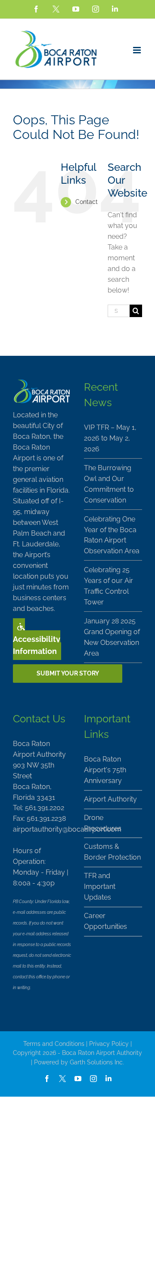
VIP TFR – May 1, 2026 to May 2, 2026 (110, 438)
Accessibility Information (36, 645)
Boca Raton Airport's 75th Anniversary (105, 770)
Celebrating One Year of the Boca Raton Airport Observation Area (112, 535)
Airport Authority (110, 799)
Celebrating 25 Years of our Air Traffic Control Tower (108, 586)
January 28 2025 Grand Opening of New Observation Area (112, 637)
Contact (86, 201)
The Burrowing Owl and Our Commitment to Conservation (109, 484)
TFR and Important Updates (99, 886)
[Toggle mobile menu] (137, 50)
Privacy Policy (109, 1043)
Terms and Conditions (53, 1043)
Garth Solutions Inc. (97, 1062)
